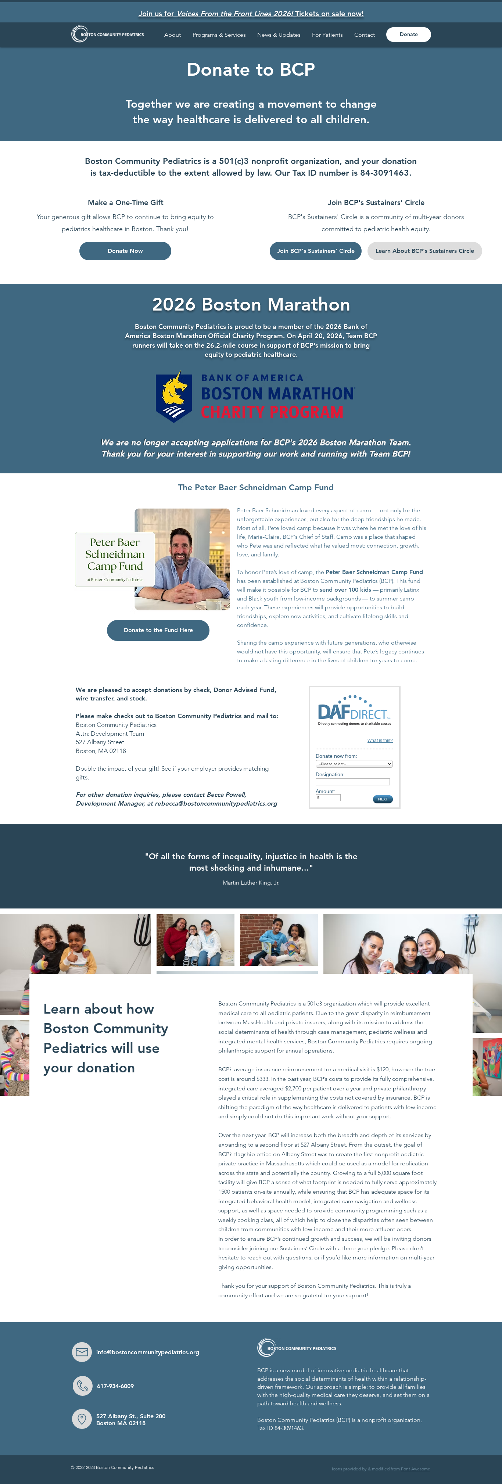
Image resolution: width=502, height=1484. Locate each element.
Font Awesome (415, 1469)
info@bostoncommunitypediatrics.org (147, 1352)
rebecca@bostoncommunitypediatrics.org (216, 803)
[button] (327, 34)
